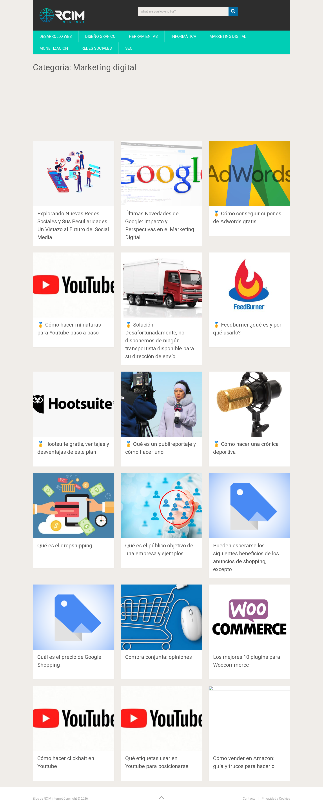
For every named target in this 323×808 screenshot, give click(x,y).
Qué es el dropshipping (64, 546)
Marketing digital (228, 36)
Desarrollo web (56, 36)
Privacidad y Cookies (276, 798)
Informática (183, 36)
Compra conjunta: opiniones (158, 657)
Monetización (54, 48)
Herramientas (143, 36)
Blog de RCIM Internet (48, 798)
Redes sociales (97, 48)
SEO (128, 48)
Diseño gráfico (100, 36)
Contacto (249, 798)
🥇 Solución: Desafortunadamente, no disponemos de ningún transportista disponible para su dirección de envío (159, 341)
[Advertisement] (161, 108)
